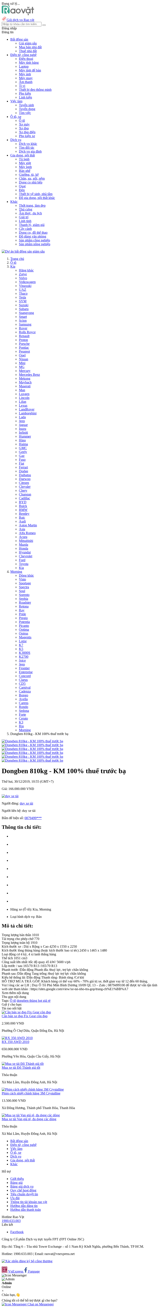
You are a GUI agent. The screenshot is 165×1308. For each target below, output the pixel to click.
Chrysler (25, 486)
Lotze (23, 641)
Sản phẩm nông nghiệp (34, 244)
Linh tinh (25, 221)
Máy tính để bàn (30, 70)
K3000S (24, 653)
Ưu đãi (15, 1198)
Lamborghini (28, 413)
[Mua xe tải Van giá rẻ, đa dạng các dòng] (31, 1115)
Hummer (25, 436)
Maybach (25, 382)
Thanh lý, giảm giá (31, 225)
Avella (23, 699)
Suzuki (23, 305)
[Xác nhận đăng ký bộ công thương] (27, 1261)
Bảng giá (16, 1182)
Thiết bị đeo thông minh (35, 89)
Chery (23, 490)
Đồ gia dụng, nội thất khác (37, 198)
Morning (16, 571)
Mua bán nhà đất (30, 47)
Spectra (24, 587)
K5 (21, 649)
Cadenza (25, 691)
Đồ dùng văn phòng (32, 236)
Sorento (24, 595)
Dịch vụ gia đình (30, 151)
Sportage (25, 583)
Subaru (24, 309)
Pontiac (24, 347)
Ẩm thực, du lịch (30, 213)
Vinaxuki (25, 286)
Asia (22, 529)
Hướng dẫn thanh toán (25, 1209)
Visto (22, 579)
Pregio (23, 618)
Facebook (17, 1232)
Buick (23, 506)
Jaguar (23, 425)
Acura (23, 537)
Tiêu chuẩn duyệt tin (24, 1194)
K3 (21, 722)
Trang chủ (17, 259)
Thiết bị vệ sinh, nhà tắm (35, 194)
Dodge (23, 471)
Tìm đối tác (26, 147)
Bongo (23, 695)
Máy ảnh (25, 74)
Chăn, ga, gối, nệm (32, 178)
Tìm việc (25, 113)
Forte (22, 714)
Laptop (24, 66)
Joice (22, 660)
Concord (25, 676)
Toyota (23, 564)
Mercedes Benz (29, 374)
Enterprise (26, 672)
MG (21, 367)
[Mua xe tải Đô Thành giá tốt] (23, 1063)
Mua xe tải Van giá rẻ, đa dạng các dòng (29, 1119)
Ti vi (22, 86)
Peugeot (24, 351)
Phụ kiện (25, 93)
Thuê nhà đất (28, 51)
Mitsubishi (26, 541)
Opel (22, 355)
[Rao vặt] (18, 14)
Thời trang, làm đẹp (32, 205)
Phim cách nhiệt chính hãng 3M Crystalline (31, 1093)
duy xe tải (26, 803)
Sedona (24, 710)
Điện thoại (26, 59)
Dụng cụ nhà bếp (30, 182)
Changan (25, 494)
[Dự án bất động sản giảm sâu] (23, 251)
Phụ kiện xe (27, 136)
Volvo (23, 278)
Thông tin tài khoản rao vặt (28, 1202)
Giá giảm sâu (28, 43)
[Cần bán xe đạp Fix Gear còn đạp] (26, 1012)
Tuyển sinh (26, 105)
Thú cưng (25, 209)
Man (22, 390)
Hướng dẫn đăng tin (24, 1206)
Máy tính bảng (29, 62)
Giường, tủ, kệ (29, 174)
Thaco (23, 293)
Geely (23, 452)
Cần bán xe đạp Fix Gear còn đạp (24, 1016)
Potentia (24, 622)
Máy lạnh (25, 167)
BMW (23, 510)
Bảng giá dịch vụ (22, 1186)
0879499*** (33, 818)
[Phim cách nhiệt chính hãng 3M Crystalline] (33, 1089)
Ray (21, 610)
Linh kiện (25, 97)
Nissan (23, 359)
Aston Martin (28, 525)
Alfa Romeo (27, 533)
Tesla (22, 297)
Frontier (24, 668)
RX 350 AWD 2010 (15, 1042)
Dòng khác (26, 575)
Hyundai (25, 552)
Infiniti (23, 432)
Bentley (24, 513)
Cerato (23, 718)
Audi (22, 521)
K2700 (23, 656)
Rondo (23, 707)
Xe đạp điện (27, 132)
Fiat (21, 463)
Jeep (22, 421)
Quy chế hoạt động (23, 1190)
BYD (22, 502)
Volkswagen (27, 282)
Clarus (23, 680)
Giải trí (23, 217)
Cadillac (24, 498)
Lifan (22, 401)
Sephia (23, 598)
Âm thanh (25, 82)
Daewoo (25, 479)
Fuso (22, 459)
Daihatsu (25, 475)
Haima (23, 444)
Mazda (23, 544)
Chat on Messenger (40, 1304)
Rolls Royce (27, 332)
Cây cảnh (25, 228)
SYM (22, 301)
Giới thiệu (17, 1179)
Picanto (24, 625)
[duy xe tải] (10, 796)
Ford (22, 560)
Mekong (24, 378)
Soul (22, 591)
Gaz (21, 456)
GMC (23, 448)
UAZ (22, 289)
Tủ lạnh (24, 159)
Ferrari (23, 467)
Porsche (24, 344)
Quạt (22, 186)
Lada (22, 417)
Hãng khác (26, 270)
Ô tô (22, 120)
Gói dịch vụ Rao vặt (20, 20)
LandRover (26, 409)
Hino (22, 440)
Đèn (22, 190)
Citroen (24, 483)
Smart (23, 316)
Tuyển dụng (27, 109)
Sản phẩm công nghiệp (34, 240)
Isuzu (22, 428)
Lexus (23, 405)
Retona (24, 606)
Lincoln (24, 398)
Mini (22, 363)
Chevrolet (25, 556)
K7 (21, 645)
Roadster (25, 602)
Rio (21, 726)
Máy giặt (25, 163)
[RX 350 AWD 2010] (17, 1038)
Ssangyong (26, 313)
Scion (23, 320)
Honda (23, 548)
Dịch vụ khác (28, 144)
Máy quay (26, 78)
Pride (22, 614)
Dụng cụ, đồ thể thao (33, 232)
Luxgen (24, 394)
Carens (23, 703)
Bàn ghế (24, 171)
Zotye (23, 274)
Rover (23, 328)
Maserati (25, 386)
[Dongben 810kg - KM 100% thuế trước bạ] (32, 741)
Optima (24, 629)
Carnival (25, 687)
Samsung (25, 324)
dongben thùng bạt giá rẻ (33, 1000)
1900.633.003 (11, 1221)
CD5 (22, 683)
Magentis (25, 637)
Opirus (23, 633)
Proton (23, 340)
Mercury (25, 371)
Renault (24, 336)
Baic (22, 517)
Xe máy (24, 124)
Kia (12, 266)
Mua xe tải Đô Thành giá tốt (21, 1067)
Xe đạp (24, 128)
